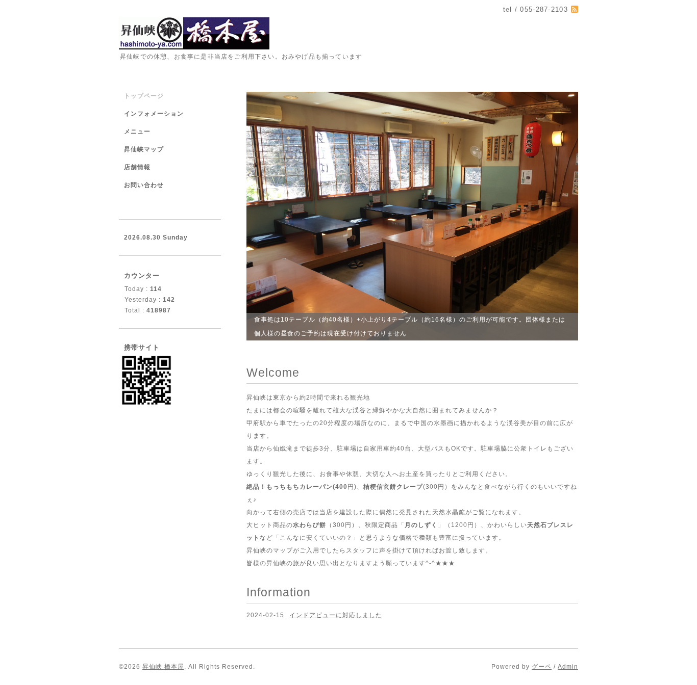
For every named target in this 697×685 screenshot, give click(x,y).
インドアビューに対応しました (335, 615)
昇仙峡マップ (144, 149)
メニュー (137, 131)
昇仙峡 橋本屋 (163, 666)
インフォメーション (154, 113)
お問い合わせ (144, 185)
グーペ (542, 666)
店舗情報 (137, 167)
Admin (568, 666)
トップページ (144, 95)
